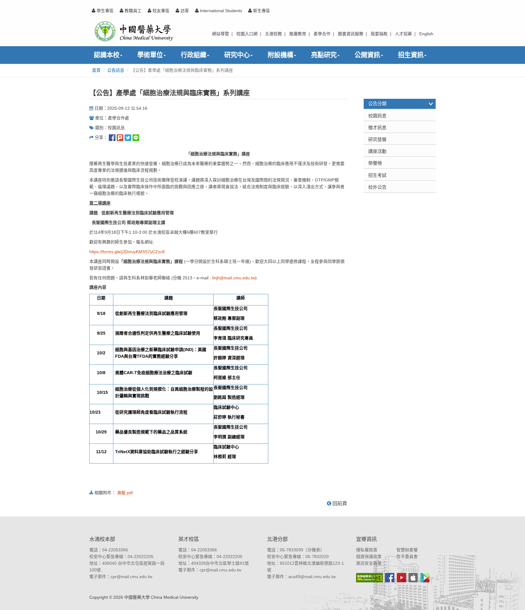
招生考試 (377, 175)
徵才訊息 (377, 127)
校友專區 (160, 11)
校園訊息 (377, 115)
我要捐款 (379, 34)
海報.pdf (125, 493)
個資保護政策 (369, 556)
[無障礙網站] (369, 577)
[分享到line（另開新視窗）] (135, 137)
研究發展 (377, 139)
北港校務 (273, 34)
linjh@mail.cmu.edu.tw (233, 278)
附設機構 (280, 54)
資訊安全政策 (369, 563)
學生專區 (104, 11)
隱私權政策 (366, 550)
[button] (513, 598)
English (426, 34)
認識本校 (106, 54)
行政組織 (193, 54)
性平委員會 (407, 556)
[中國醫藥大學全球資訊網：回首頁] (133, 31)
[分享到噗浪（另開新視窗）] (120, 137)
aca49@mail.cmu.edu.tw (312, 576)
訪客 (184, 11)
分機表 (313, 550)
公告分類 (377, 103)
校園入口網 (247, 34)
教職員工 (132, 11)
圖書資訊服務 (350, 34)
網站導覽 (220, 34)
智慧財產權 (407, 550)
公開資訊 (367, 54)
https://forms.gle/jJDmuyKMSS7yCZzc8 (127, 252)
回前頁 (339, 503)
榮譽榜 (375, 163)
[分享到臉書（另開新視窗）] (112, 137)
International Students (220, 11)
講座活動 (377, 151)
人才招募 (403, 34)
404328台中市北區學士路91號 (220, 563)
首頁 (96, 70)
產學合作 (322, 34)
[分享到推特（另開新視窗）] (128, 137)
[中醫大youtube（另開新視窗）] (401, 577)
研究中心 (237, 54)
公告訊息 (115, 70)
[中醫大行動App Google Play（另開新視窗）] (425, 577)
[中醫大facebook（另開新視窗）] (389, 577)
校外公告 (377, 187)
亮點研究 (324, 54)
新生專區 (261, 11)
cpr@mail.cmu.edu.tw (131, 576)
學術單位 (150, 54)
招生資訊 (411, 54)
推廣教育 (297, 34)
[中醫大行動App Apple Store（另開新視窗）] (413, 577)
